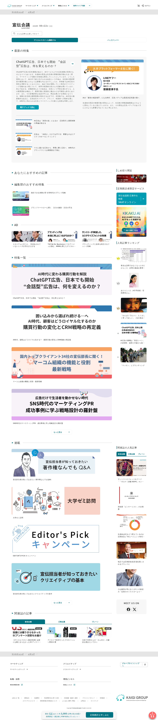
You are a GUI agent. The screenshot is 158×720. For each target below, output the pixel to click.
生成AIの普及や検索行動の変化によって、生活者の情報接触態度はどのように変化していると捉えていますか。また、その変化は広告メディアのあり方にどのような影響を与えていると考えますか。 (112, 105)
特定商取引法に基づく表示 (52, 698)
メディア (31, 12)
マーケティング (18, 12)
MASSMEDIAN (15, 685)
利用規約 (103, 698)
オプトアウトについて (30, 701)
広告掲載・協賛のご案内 (72, 698)
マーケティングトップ (17, 669)
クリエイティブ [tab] (47, 6)
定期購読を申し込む (99, 714)
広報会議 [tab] (61, 621)
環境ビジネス (67, 685)
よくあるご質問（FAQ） (70, 701)
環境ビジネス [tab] (62, 6)
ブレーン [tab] (95, 621)
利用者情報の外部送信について (50, 701)
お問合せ (84, 701)
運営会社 (28, 698)
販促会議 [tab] (28, 621)
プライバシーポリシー (90, 698)
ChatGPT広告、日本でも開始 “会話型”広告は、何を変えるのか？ (41, 64)
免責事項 (38, 698)
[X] (134, 609)
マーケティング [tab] (31, 6)
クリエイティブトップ (70, 669)
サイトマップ (94, 701)
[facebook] (128, 609)
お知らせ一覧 (17, 698)
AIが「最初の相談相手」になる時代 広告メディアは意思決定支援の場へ (111, 97)
